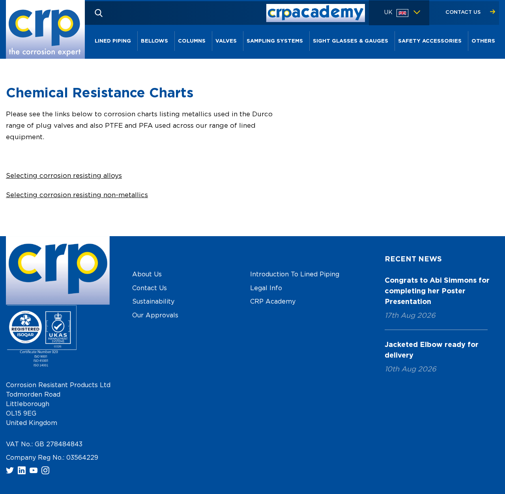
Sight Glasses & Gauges (350, 41)
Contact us (463, 12)
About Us (147, 274)
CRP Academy (273, 301)
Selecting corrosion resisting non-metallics (77, 195)
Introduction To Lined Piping (294, 274)
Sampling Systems (275, 41)
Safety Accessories (430, 41)
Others (483, 41)
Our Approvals (155, 315)
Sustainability (153, 301)
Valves (226, 41)
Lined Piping (113, 41)
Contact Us (149, 288)
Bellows (154, 41)
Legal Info (266, 288)
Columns (192, 41)
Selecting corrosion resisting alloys (64, 175)
